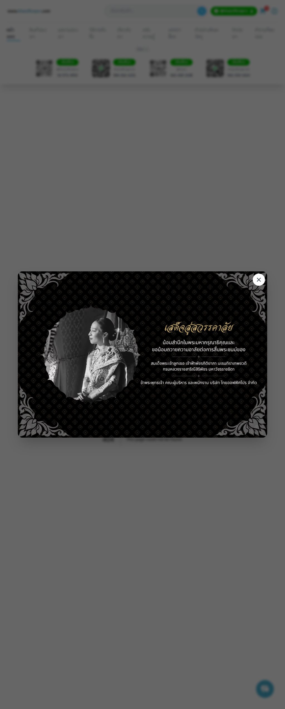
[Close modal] (259, 280)
